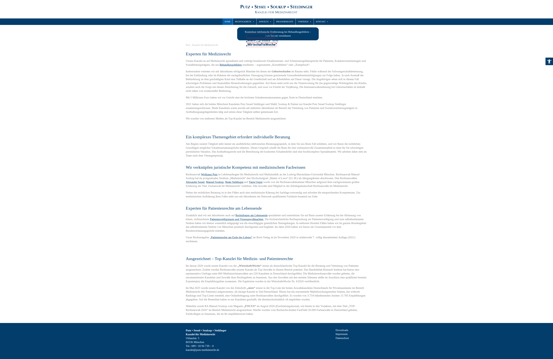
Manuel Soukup (215, 182)
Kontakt (321, 22)
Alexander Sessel (195, 182)
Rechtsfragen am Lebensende (251, 215)
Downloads (342, 330)
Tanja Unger (256, 182)
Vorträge (303, 22)
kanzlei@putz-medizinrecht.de (202, 349)
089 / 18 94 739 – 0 (202, 345)
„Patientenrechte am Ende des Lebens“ (231, 237)
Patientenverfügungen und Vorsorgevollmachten (236, 219)
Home (228, 22)
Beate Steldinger (234, 182)
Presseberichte (284, 22)
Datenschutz (342, 338)
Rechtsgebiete (243, 22)
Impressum (342, 334)
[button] (549, 61)
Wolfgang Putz (209, 174)
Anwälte (264, 22)
